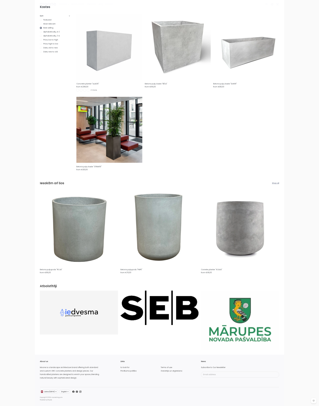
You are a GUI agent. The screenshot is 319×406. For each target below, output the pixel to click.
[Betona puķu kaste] (178, 47)
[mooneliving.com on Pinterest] (77, 391)
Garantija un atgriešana (171, 371)
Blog (101, 4)
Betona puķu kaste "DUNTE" (225, 83)
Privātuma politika (128, 371)
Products (63, 4)
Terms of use (166, 367)
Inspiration (91, 4)
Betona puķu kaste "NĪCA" (156, 83)
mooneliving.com (57, 397)
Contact (109, 4)
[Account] (272, 4)
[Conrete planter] (240, 227)
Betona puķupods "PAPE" (131, 269)
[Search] (266, 4)
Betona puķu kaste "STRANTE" (89, 166)
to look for (124, 367)
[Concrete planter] (109, 47)
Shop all (275, 183)
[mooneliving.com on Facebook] (73, 391)
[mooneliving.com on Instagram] (80, 391)
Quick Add (109, 76)
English (64, 392)
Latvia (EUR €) (49, 392)
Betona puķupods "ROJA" (51, 269)
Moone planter (77, 4)
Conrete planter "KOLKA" (211, 269)
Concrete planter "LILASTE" (87, 83)
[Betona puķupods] (79, 227)
